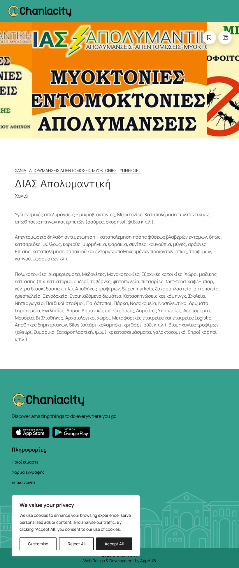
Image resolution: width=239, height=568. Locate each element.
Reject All (76, 543)
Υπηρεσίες (130, 170)
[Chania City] (39, 10)
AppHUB (148, 560)
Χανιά (20, 170)
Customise (38, 543)
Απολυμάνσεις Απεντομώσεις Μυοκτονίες (73, 170)
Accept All (114, 543)
